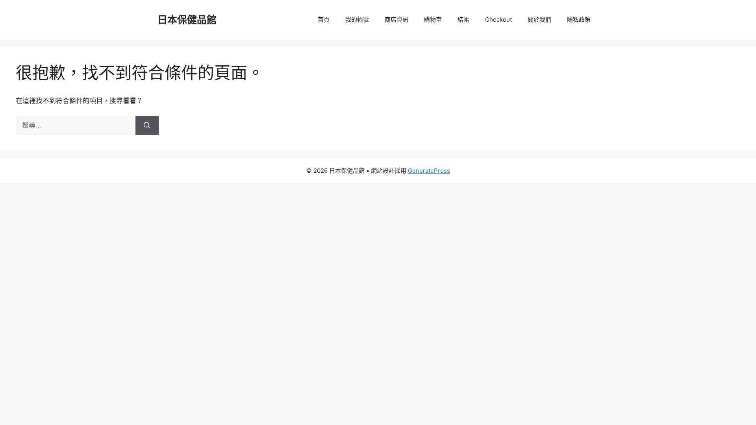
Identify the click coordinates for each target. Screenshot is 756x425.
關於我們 (539, 19)
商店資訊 (396, 19)
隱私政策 (579, 19)
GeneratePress (429, 170)
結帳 (463, 19)
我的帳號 (357, 19)
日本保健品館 (187, 20)
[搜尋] (147, 125)
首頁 (324, 19)
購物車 (433, 19)
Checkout (498, 19)
